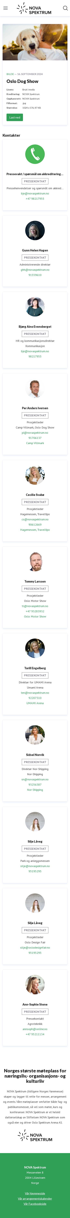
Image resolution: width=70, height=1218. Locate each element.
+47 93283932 (35, 611)
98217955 (35, 356)
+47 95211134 (35, 1034)
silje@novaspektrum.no (35, 866)
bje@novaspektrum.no (35, 193)
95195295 (35, 871)
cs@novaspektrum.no (35, 519)
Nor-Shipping (35, 790)
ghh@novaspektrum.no (35, 270)
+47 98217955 (35, 198)
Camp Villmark (35, 443)
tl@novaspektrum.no (35, 606)
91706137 (35, 438)
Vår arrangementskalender (35, 1198)
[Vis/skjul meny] (5, 8)
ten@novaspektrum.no (35, 693)
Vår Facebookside (35, 1204)
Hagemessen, (28, 530)
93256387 (35, 784)
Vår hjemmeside (35, 1193)
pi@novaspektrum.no (35, 433)
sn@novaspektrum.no (35, 779)
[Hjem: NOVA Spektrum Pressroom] (33, 8)
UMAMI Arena (35, 703)
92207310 (35, 698)
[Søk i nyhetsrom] (65, 8)
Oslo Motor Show (35, 616)
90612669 (35, 524)
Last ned (14, 117)
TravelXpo (43, 530)
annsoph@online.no (35, 1029)
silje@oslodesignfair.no (35, 947)
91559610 (35, 275)
